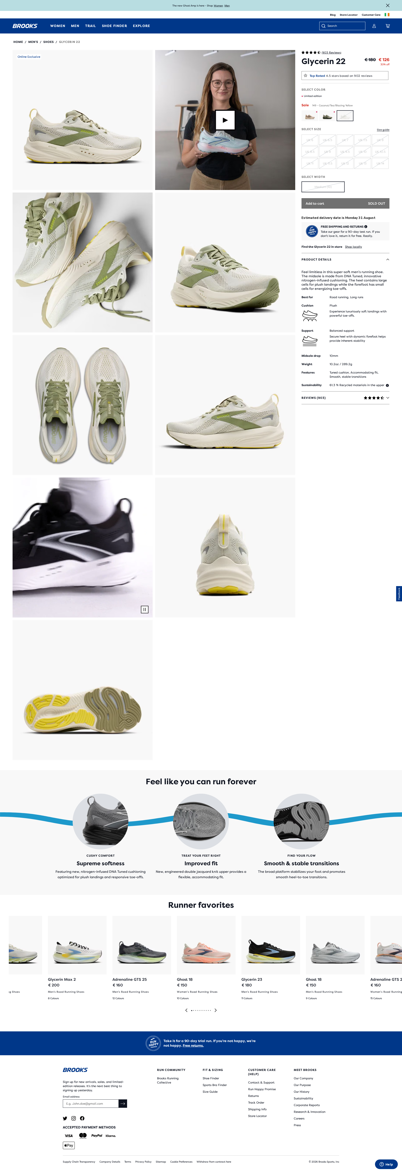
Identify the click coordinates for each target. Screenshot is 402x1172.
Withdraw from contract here (214, 1161)
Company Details (109, 1161)
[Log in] (374, 26)
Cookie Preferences (181, 1161)
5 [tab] (199, 1010)
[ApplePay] (69, 1145)
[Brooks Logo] (97, 1070)
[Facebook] (82, 1118)
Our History (301, 1091)
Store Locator (349, 14)
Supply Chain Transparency (79, 1161)
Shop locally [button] (353, 246)
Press (297, 1125)
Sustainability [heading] (312, 385)
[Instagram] (73, 1118)
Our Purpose (302, 1085)
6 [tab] (201, 1010)
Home (18, 42)
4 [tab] (197, 1010)
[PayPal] (97, 1136)
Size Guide (210, 1091)
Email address (71, 1096)
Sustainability (303, 1098)
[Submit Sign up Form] (123, 1103)
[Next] (216, 1010)
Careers (299, 1118)
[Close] (387, 5)
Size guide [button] (383, 129)
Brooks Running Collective (168, 1080)
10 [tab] (210, 1010)
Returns (253, 1096)
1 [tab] (191, 1010)
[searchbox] (344, 26)
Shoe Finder (211, 1078)
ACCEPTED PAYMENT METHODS (89, 1127)
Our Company (303, 1078)
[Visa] (69, 1136)
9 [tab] (208, 1010)
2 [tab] (193, 1010)
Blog (333, 14)
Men (227, 5)
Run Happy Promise (262, 1089)
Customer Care (371, 14)
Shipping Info (257, 1109)
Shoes (48, 42)
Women (218, 5)
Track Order (256, 1102)
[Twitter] (65, 1118)
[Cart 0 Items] (388, 26)
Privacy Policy (143, 1161)
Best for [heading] (307, 297)
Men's (33, 42)
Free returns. (193, 1045)
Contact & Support (261, 1082)
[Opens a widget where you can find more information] (386, 1164)
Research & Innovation (309, 1111)
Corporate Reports (307, 1105)
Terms (127, 1161)
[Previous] (186, 1010)
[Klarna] (111, 1136)
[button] (83, 120)
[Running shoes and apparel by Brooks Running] (25, 26)
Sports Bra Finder (215, 1085)
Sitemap (161, 1161)
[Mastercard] (83, 1136)
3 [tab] (195, 1010)
